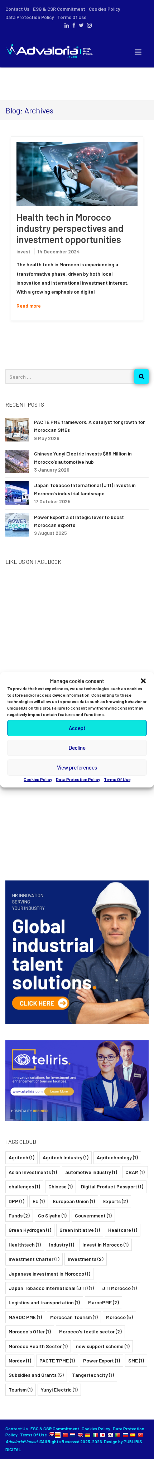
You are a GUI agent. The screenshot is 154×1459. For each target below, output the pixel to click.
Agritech (21, 1157)
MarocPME (103, 1302)
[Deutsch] (88, 1434)
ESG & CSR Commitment (59, 9)
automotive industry (91, 1172)
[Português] (118, 1434)
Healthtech (25, 1244)
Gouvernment (93, 1215)
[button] (143, 680)
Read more (28, 306)
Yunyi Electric (59, 1389)
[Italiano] (95, 1434)
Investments (86, 1259)
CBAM (135, 1172)
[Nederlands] (73, 1434)
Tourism (21, 1389)
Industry (61, 1244)
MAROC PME (25, 1317)
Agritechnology (117, 1157)
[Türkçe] (140, 1434)
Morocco (119, 1317)
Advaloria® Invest (21, 1441)
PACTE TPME (57, 1360)
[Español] (133, 1434)
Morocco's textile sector (90, 1331)
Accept (77, 728)
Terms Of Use (117, 779)
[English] (52, 1434)
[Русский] (125, 1434)
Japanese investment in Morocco (49, 1274)
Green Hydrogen (30, 1230)
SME (136, 1360)
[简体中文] (65, 1434)
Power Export (101, 1360)
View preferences (77, 767)
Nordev (20, 1360)
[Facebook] (73, 25)
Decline (77, 747)
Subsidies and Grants (36, 1375)
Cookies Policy (38, 779)
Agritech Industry (65, 1157)
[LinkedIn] (66, 25)
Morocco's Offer (30, 1331)
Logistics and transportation (44, 1302)
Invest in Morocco (105, 1244)
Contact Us (17, 9)
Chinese (60, 1186)
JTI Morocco (119, 1288)
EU (39, 1201)
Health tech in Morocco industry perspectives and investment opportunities (70, 228)
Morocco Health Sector (38, 1346)
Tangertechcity (93, 1375)
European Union (74, 1201)
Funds (19, 1215)
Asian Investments (33, 1172)
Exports (115, 1201)
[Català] (58, 1434)
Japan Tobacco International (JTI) (51, 1288)
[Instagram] (88, 25)
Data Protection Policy (78, 779)
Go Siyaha (52, 1215)
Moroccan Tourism (74, 1317)
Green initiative (79, 1230)
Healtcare (122, 1230)
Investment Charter (34, 1259)
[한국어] (110, 1434)
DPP (16, 1201)
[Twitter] (80, 25)
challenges (24, 1186)
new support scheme (103, 1346)
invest (23, 251)
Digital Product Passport (112, 1186)
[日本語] (103, 1434)
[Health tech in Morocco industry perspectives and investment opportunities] (77, 174)
